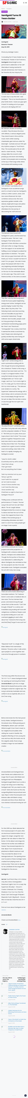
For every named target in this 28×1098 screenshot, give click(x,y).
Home (3, 8)
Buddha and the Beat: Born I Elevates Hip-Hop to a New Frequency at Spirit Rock (16, 1028)
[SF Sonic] (10, 2)
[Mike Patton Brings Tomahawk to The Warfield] (4, 1004)
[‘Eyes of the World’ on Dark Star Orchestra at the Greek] (4, 1021)
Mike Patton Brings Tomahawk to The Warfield (17, 1004)
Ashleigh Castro (7, 21)
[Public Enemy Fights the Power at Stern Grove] (4, 997)
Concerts (8, 8)
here (19, 920)
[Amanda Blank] (14, 758)
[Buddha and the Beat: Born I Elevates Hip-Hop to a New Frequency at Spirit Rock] (4, 1028)
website (3, 910)
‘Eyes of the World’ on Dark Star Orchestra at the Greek (17, 1020)
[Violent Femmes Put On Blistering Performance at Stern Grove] (4, 1012)
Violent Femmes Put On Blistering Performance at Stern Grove (17, 1012)
